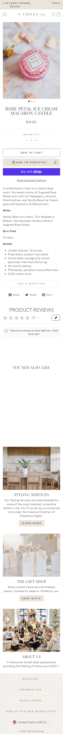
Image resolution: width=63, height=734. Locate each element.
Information (30, 689)
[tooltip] (55, 162)
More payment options (31, 180)
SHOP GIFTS (31, 598)
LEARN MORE (32, 523)
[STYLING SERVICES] (31, 468)
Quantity (31, 134)
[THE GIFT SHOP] (31, 555)
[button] (38, 318)
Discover (31, 678)
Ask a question (31, 283)
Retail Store (30, 700)
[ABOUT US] (31, 630)
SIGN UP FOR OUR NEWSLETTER (31, 711)
